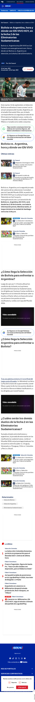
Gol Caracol (20, 1)
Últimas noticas (10, 1)
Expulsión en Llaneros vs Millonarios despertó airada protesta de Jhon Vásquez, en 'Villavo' (17, 589)
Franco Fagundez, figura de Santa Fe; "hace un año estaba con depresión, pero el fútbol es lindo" (18, 566)
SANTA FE (13, 10)
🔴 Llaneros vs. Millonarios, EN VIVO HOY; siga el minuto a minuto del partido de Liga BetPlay (19, 601)
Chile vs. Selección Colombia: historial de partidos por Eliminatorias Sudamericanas (23, 235)
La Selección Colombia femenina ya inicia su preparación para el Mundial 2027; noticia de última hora (18, 554)
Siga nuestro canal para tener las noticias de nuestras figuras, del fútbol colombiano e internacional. (19, 129)
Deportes (14, 682)
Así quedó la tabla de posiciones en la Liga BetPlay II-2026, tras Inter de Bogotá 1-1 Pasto (19, 577)
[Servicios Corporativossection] (32, 673)
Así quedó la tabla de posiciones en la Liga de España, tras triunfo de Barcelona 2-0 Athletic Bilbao (23, 177)
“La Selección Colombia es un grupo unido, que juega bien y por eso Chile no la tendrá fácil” (23, 223)
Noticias (24, 682)
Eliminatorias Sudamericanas (13, 507)
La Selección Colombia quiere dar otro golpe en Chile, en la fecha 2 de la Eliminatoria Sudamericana (23, 485)
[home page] (2, 2)
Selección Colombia (27, 218)
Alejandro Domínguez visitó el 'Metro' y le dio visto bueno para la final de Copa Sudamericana (23, 165)
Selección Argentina (10, 504)
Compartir (30, 69)
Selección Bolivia (9, 500)
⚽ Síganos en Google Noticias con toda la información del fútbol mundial (19, 332)
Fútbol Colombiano (10, 561)
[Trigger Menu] (2, 6)
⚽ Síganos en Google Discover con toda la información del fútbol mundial (19, 137)
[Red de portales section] (32, 669)
